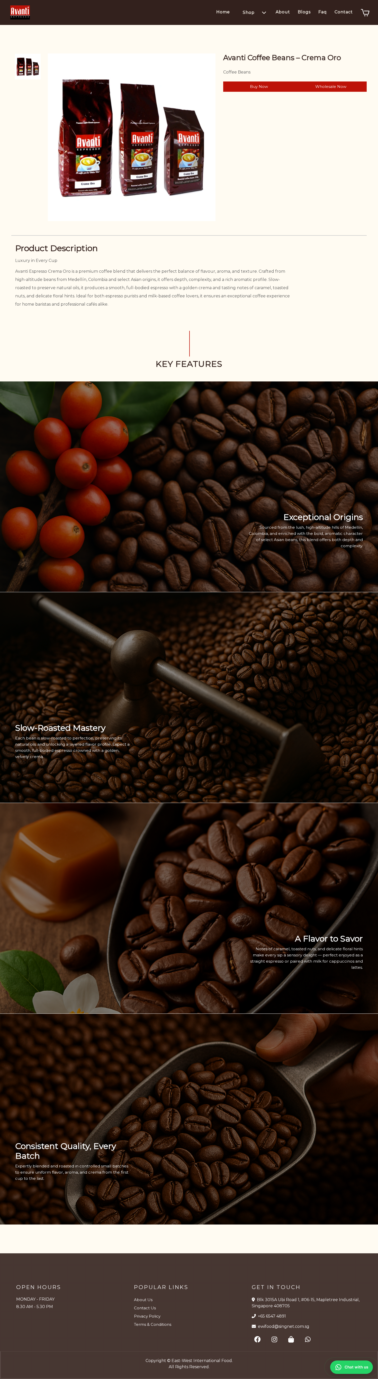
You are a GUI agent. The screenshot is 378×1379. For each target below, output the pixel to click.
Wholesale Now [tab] (330, 86)
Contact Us (145, 1307)
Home (223, 12)
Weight (231, 109)
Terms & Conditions (152, 1324)
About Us (143, 1299)
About (283, 12)
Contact (344, 12)
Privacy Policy (147, 1316)
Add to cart (306, 133)
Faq (322, 12)
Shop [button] (249, 12)
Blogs (304, 12)
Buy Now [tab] (259, 86)
